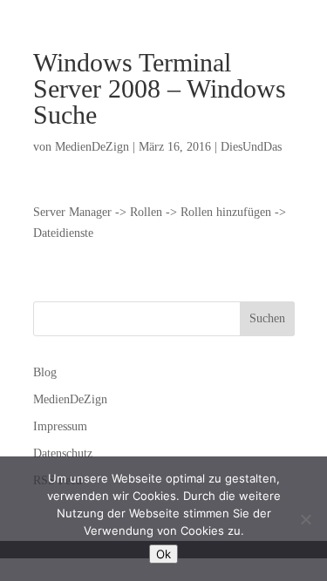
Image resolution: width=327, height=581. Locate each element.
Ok (163, 554)
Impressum (60, 426)
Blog (45, 372)
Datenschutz (62, 453)
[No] (305, 519)
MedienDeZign (92, 146)
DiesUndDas (251, 146)
